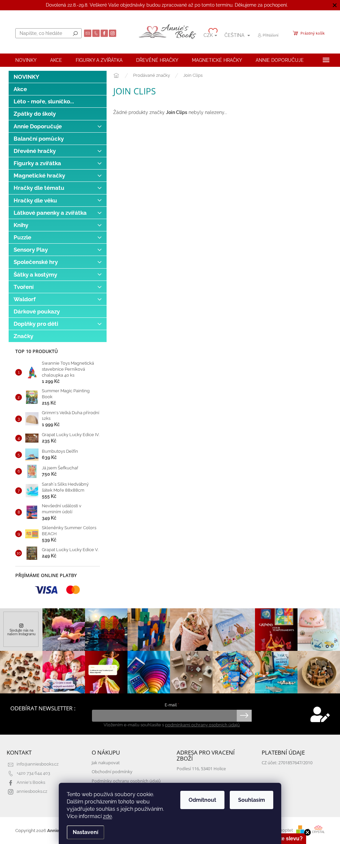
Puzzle (22, 237)
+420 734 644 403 (33, 773)
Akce (20, 89)
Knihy (21, 225)
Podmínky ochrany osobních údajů (126, 781)
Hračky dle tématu (39, 187)
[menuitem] (26, 60)
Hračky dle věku (35, 200)
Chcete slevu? (285, 838)
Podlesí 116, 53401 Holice (201, 769)
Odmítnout (202, 800)
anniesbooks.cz (32, 791)
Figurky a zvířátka (37, 163)
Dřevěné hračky (35, 151)
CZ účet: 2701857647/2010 (287, 763)
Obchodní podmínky (112, 772)
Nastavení (85, 832)
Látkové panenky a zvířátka (50, 212)
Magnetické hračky (39, 175)
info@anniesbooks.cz (37, 764)
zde (107, 816)
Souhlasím (251, 800)
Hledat (75, 33)
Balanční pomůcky (39, 138)
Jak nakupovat (106, 763)
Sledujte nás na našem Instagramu (21, 632)
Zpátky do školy (35, 113)
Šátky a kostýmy (35, 274)
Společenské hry (36, 262)
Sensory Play (31, 249)
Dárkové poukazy (37, 311)
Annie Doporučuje (38, 126)
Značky (23, 336)
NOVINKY (26, 76)
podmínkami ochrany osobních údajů (202, 724)
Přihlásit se (244, 716)
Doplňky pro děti (36, 323)
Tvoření (24, 287)
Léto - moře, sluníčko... (44, 101)
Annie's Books (31, 782)
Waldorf (25, 299)
